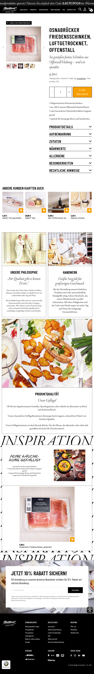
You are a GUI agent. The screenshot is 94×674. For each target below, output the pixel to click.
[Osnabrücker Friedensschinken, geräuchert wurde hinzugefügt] (72, 539)
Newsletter (74, 629)
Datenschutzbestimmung (18, 600)
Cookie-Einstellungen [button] (54, 633)
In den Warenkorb (82, 92)
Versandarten (29, 633)
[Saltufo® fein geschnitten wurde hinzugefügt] (21, 210)
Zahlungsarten (29, 636)
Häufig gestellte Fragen (32, 626)
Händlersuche (75, 633)
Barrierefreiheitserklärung (56, 642)
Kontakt (27, 642)
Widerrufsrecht (52, 639)
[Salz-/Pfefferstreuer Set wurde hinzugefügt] (66, 210)
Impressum (51, 626)
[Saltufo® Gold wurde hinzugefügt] (43, 210)
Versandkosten (81, 78)
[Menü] (9, 661)
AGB (49, 636)
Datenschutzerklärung (54, 629)
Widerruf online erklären (32, 639)
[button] (70, 126)
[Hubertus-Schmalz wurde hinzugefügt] (89, 210)
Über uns (73, 626)
